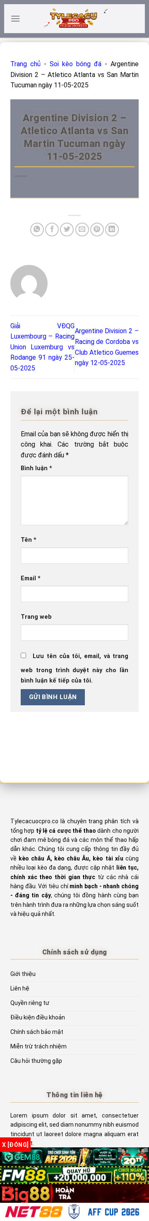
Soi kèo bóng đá (75, 64)
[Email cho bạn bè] (82, 229)
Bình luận (36, 468)
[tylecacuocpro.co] (74, 18)
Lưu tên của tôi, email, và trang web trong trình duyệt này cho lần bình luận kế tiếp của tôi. (74, 669)
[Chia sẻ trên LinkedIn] (112, 229)
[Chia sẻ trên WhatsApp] (37, 229)
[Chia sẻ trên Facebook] (52, 229)
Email (31, 578)
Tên (28, 539)
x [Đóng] (15, 1145)
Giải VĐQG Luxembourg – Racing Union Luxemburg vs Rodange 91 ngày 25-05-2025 (42, 347)
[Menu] (15, 18)
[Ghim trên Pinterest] (97, 229)
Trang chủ (25, 64)
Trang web (36, 616)
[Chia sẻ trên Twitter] (67, 229)
